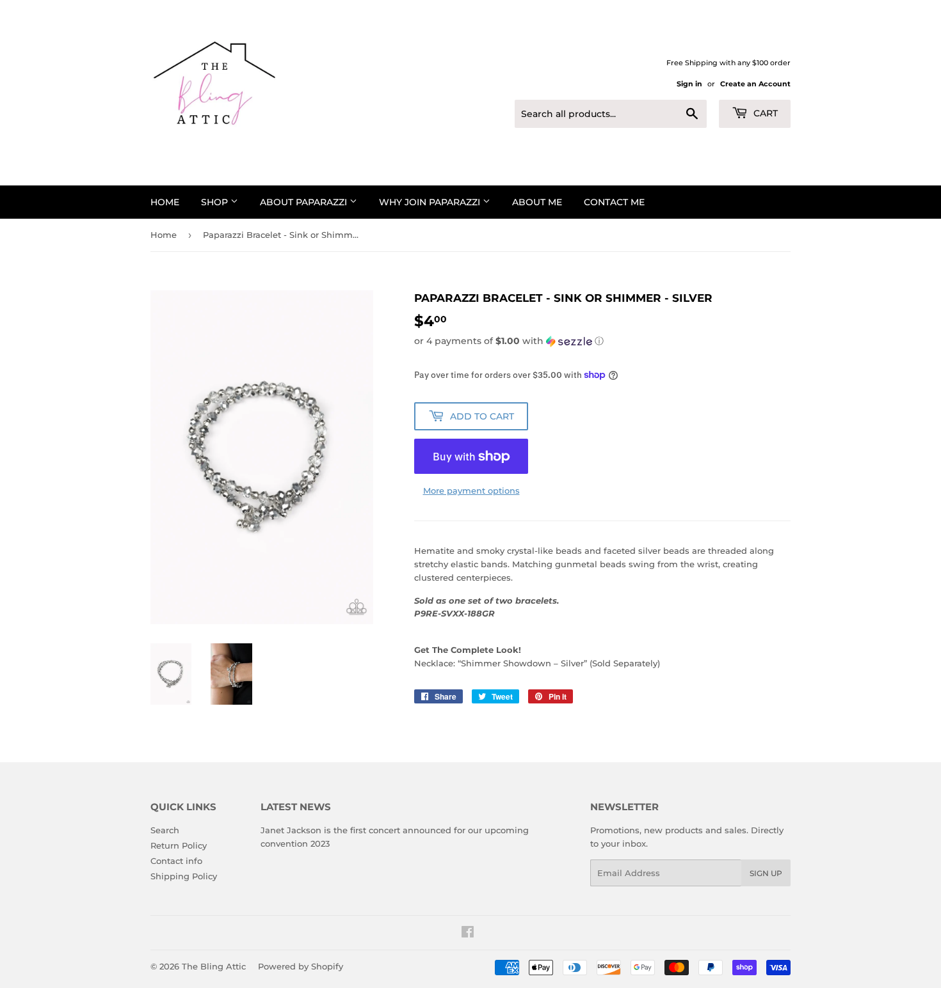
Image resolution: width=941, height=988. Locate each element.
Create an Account (755, 83)
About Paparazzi (305, 202)
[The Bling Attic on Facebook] (467, 934)
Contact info (176, 861)
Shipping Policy (183, 876)
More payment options (471, 490)
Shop (215, 202)
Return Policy (178, 845)
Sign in (689, 83)
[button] (602, 341)
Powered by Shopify (300, 966)
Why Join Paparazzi (431, 202)
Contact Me (614, 202)
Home (164, 202)
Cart (764, 113)
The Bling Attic (214, 966)
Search (164, 830)
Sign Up (766, 873)
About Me (537, 202)
